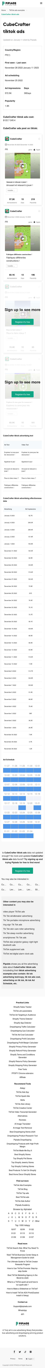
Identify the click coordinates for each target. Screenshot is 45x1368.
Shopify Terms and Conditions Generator (22, 1056)
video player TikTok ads (14, 911)
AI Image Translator (22, 1123)
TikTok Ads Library (22, 1104)
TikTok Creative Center (22, 1108)
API (22, 1314)
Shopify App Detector (22, 1022)
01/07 (31, 1237)
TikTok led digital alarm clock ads (18, 953)
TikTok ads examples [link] (17, 10)
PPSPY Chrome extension (22, 1073)
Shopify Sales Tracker (23, 1006)
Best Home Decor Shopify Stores (22, 1174)
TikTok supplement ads (13, 949)
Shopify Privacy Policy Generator (22, 1046)
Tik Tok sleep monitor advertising (18, 933)
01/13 (22, 1233)
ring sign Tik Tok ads (12, 924)
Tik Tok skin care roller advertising (18, 928)
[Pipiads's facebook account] (14, 1352)
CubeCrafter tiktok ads (5, 884)
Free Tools (22, 1069)
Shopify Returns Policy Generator (22, 1061)
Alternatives (22, 1115)
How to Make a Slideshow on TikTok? (22, 1288)
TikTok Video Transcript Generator (23, 1112)
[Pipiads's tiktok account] (25, 1352)
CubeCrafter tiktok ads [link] (10, 14)
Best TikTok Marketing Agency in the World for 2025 (23, 1276)
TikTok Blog (22, 1189)
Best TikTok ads (22, 1197)
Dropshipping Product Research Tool (22, 1135)
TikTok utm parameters (22, 1010)
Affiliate (23, 1077)
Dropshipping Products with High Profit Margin (22, 1145)
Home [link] (3, 10)
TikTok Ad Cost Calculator (22, 1034)
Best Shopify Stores (22, 1154)
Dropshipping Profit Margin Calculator (22, 1042)
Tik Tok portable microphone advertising (21, 920)
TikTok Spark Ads (22, 1096)
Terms (20, 1358)
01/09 (13, 1237)
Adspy (22, 1088)
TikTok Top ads (22, 1193)
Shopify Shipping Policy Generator (22, 1065)
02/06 (22, 1229)
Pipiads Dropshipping (22, 1139)
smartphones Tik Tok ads (14, 937)
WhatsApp (22, 1310)
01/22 (31, 1229)
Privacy (12, 1358)
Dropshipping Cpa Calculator (22, 1030)
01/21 (13, 1233)
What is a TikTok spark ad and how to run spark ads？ (22, 1283)
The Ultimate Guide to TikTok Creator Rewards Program (22, 1263)
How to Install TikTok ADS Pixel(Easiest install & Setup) (22, 1294)
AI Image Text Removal (22, 1127)
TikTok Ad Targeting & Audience (22, 1014)
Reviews (22, 1119)
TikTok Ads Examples (23, 1185)
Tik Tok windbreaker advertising (17, 915)
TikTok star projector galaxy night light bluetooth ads (20, 943)
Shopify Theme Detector (22, 1018)
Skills (22, 1100)
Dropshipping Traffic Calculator (22, 1026)
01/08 (22, 1237)
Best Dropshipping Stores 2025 (22, 1131)
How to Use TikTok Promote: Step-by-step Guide (22, 1269)
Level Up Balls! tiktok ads (14, 889)
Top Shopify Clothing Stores (22, 1166)
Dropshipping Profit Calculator (22, 1038)
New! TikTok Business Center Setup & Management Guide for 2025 (22, 1256)
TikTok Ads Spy (22, 1092)
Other (36, 1221)
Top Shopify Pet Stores (22, 1158)
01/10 (31, 1233)
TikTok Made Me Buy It (22, 1150)
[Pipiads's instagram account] (30, 1352)
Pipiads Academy (22, 1205)
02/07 (13, 1229)
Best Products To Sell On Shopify (22, 1170)
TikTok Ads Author (22, 1201)
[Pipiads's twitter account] (20, 1352)
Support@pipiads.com (22, 1306)
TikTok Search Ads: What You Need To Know (23, 1249)
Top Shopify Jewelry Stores (22, 1162)
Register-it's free (22, 321)
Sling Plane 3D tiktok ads (39, 889)
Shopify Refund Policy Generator (22, 1050)
